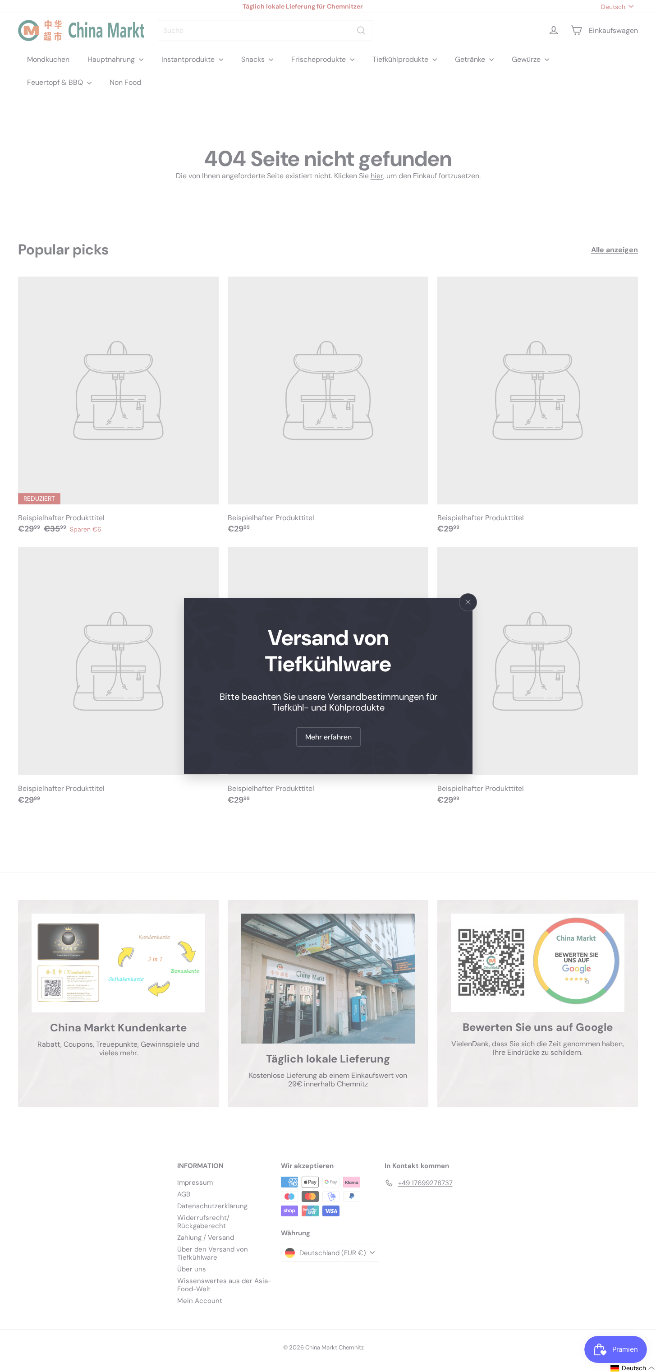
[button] (633, 1368)
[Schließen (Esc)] (468, 602)
